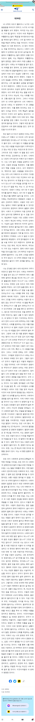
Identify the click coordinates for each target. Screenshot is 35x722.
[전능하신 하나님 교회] (17, 9)
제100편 (7, 692)
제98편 (7, 689)
